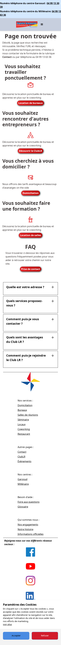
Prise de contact (30, 269)
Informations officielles (31, 534)
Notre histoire (25, 529)
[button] (41, 24)
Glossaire (23, 506)
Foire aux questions (29, 502)
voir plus (7, 624)
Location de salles (30, 235)
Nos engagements (28, 524)
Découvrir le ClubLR (30, 150)
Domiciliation (31, 193)
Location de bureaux (30, 103)
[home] (26, 24)
